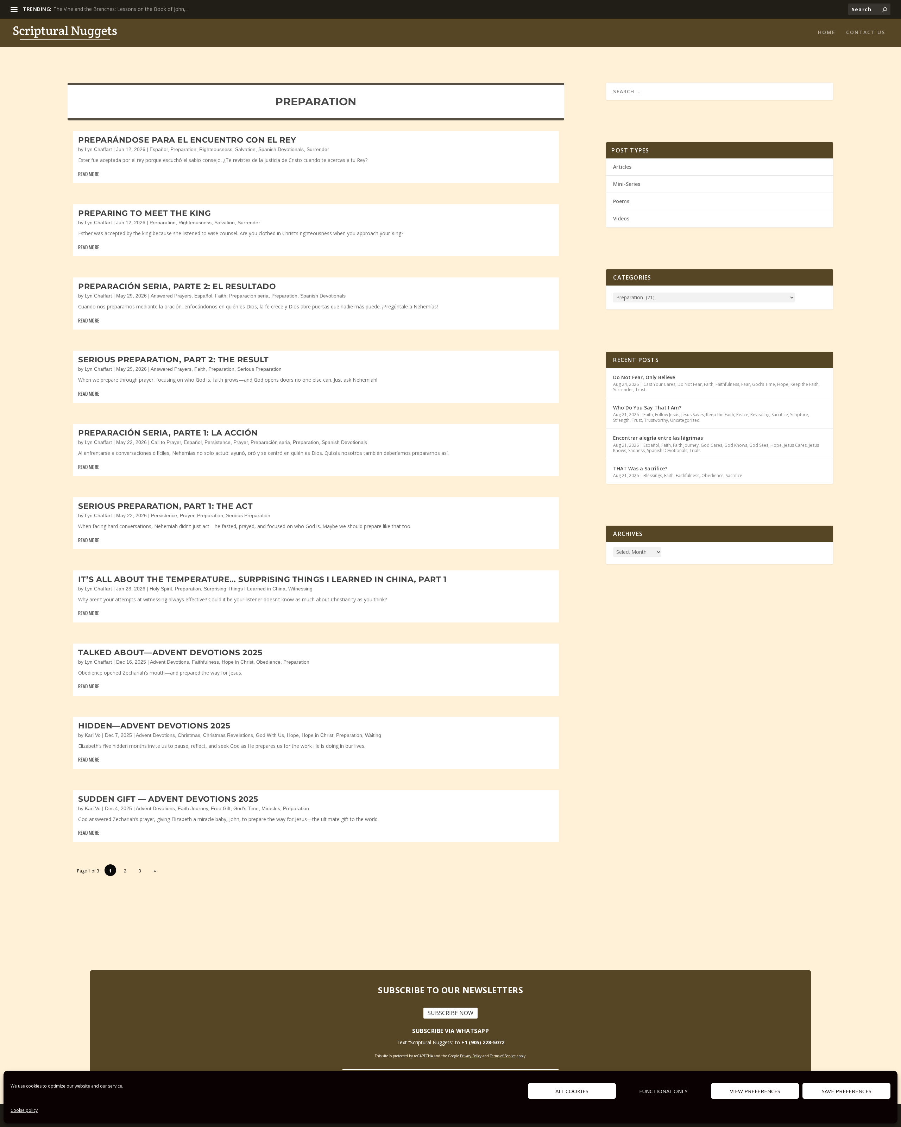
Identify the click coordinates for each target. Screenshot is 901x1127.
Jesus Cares (795, 445)
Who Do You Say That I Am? (647, 407)
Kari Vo (93, 735)
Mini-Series (626, 184)
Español (159, 149)
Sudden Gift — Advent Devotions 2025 (168, 799)
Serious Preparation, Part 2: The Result (173, 359)
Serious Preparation (259, 369)
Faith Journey (193, 808)
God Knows (735, 445)
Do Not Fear (690, 384)
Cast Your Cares (659, 384)
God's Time (246, 808)
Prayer (240, 442)
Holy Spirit (161, 588)
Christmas (189, 735)
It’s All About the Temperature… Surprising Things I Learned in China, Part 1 (262, 579)
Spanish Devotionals (281, 149)
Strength (621, 420)
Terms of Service (503, 1055)
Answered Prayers (171, 296)
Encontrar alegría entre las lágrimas (658, 437)
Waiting (373, 735)
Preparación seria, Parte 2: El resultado (177, 286)
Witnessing (300, 588)
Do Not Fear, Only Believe (644, 377)
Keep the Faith (804, 384)
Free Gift (221, 808)
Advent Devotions (169, 662)
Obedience (268, 662)
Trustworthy (656, 420)
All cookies (571, 1091)
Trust (640, 390)
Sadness (636, 450)
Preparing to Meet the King (144, 213)
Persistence (217, 442)
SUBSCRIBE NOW (450, 1013)
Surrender (318, 149)
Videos (621, 218)
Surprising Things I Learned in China (244, 588)
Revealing (759, 415)
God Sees (758, 445)
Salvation (245, 149)
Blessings (652, 475)
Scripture (799, 415)
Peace (742, 415)
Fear (745, 384)
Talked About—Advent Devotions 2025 (170, 652)
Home (827, 33)
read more (88, 173)
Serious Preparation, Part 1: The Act (165, 506)
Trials (694, 450)
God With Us (270, 735)
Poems (621, 201)
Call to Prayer (166, 442)
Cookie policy (24, 1110)
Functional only (663, 1091)
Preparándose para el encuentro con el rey (187, 140)
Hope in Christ (237, 662)
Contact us (865, 33)
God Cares (711, 445)
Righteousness (215, 149)
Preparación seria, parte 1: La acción (168, 433)
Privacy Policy (470, 1055)
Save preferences (846, 1091)
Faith (220, 296)
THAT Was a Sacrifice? (640, 468)
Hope (293, 735)
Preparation (183, 149)
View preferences (755, 1091)
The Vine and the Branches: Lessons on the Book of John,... (121, 9)
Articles (622, 166)
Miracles (271, 808)
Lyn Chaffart (98, 149)
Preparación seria (249, 296)
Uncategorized (685, 420)
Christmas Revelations (228, 735)
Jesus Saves (692, 415)
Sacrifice (779, 415)
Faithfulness (205, 662)
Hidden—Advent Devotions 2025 (154, 726)
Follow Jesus (667, 415)
